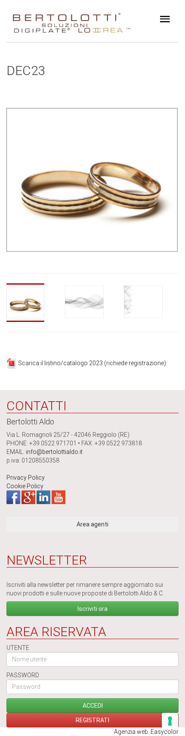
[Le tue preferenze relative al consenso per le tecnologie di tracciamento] (170, 721)
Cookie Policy (24, 486)
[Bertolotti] (66, 17)
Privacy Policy (25, 477)
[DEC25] (151, 301)
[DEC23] (33, 302)
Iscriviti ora (92, 608)
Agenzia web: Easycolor (146, 731)
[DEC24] (92, 301)
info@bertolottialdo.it (54, 451)
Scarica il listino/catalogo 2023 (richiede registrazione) (92, 363)
